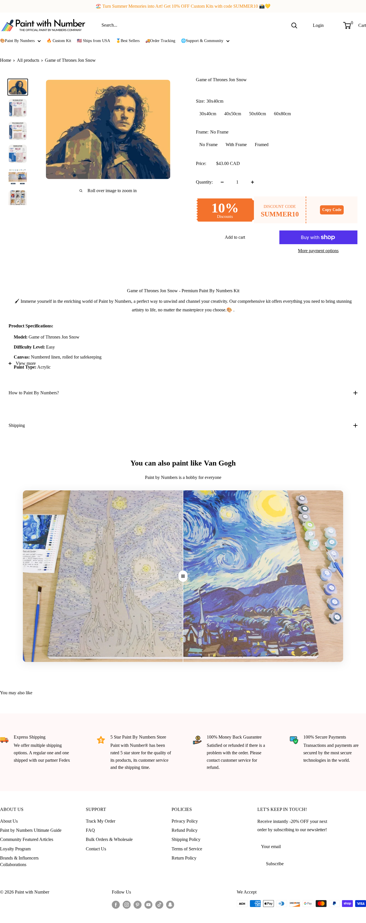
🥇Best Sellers (128, 41)
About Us (9, 821)
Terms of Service (187, 848)
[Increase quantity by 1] (252, 182)
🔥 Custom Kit (59, 41)
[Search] (294, 25)
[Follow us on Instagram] (127, 904)
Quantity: (204, 182)
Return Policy (184, 858)
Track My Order (100, 821)
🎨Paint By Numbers (17, 41)
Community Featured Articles (26, 839)
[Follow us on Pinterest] (138, 904)
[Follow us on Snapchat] (170, 904)
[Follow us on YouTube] (148, 904)
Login (318, 25)
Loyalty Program (15, 848)
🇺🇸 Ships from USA (93, 41)
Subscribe (275, 863)
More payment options (318, 250)
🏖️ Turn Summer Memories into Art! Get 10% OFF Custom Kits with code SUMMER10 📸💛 (183, 6)
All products (28, 60)
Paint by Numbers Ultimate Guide (30, 830)
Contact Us (96, 848)
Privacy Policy (185, 821)
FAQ (90, 830)
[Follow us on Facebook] (116, 904)
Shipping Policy (186, 839)
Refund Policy (185, 830)
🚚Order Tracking (160, 41)
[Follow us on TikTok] (159, 904)
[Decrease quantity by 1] (222, 182)
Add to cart (235, 237)
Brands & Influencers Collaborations (19, 861)
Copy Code (331, 210)
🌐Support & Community (202, 41)
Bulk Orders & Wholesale (109, 839)
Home (5, 60)
